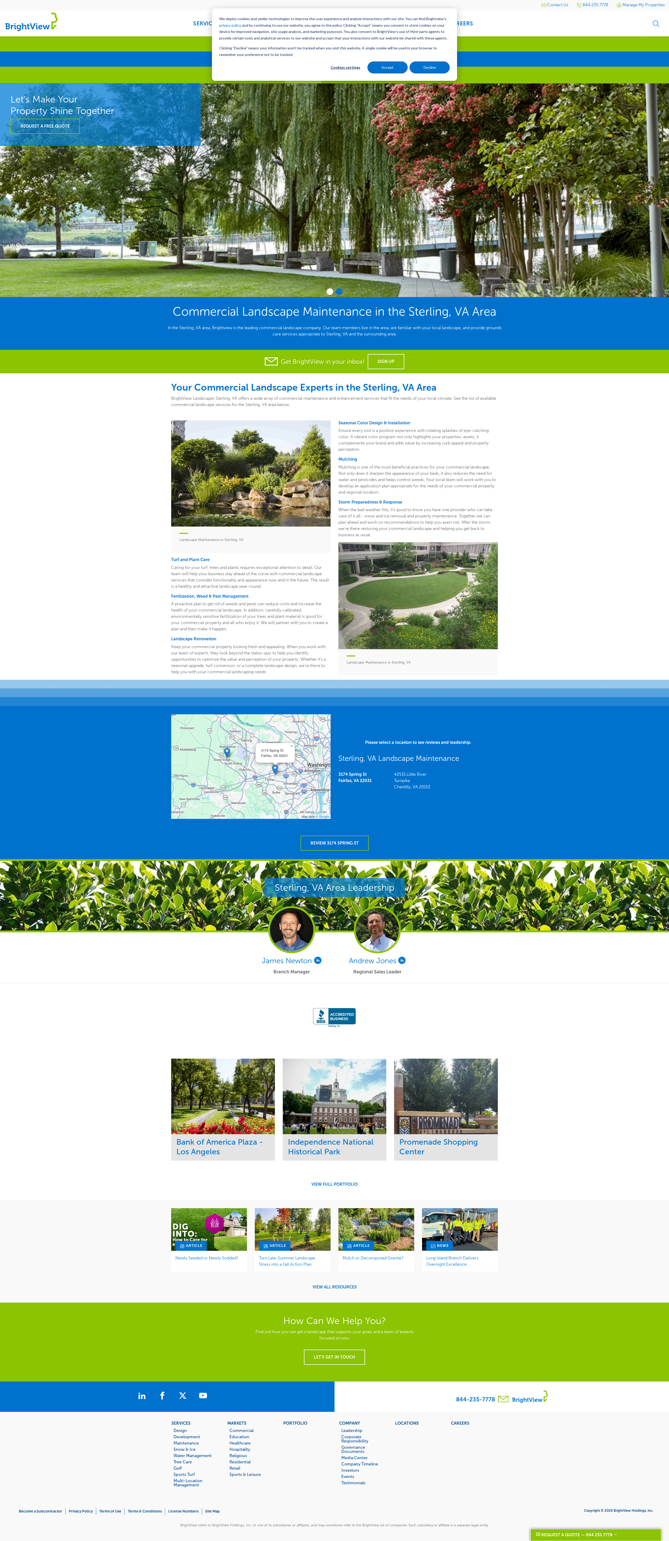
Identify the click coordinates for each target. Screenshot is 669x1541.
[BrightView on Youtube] (203, 1396)
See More (223, 1096)
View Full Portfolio (335, 1184)
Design (180, 1430)
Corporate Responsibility (354, 1438)
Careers (460, 1423)
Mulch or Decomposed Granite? (373, 1257)
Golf (178, 1468)
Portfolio (295, 1423)
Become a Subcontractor (40, 1511)
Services (181, 1423)
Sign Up (386, 361)
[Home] (31, 21)
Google (324, 816)
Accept (388, 67)
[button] (275, 769)
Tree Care (183, 1461)
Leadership (351, 1430)
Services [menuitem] (206, 23)
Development (187, 1436)
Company (349, 1423)
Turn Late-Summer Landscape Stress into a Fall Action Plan (287, 1261)
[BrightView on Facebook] (163, 1396)
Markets (236, 1423)
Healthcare (240, 1443)
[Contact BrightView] (503, 1399)
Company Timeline (359, 1464)
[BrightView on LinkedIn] (143, 1396)
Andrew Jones (373, 960)
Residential (240, 1461)
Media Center (354, 1457)
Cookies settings (345, 67)
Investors (350, 1470)
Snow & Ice (184, 1449)
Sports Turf (184, 1474)
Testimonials (353, 1482)
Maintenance (186, 1443)
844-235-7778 (475, 1399)
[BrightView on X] (184, 1396)
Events (347, 1476)
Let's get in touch (334, 1357)
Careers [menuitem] (461, 23)
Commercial (241, 1430)
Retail (234, 1468)
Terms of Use (110, 1511)
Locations (407, 1423)
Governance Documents (353, 1449)
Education (239, 1436)
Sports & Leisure (245, 1474)
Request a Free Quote (513, 235)
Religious (238, 1455)
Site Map (212, 1511)
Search (656, 23)
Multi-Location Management (188, 1482)
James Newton (288, 960)
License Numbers (183, 1511)
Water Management (193, 1455)
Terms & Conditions (145, 1511)
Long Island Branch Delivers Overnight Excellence (452, 1261)
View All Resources (335, 1287)
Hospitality (239, 1449)
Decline (430, 67)
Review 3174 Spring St (334, 843)
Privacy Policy (81, 1511)
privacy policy (230, 25)
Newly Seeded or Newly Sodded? (206, 1257)
